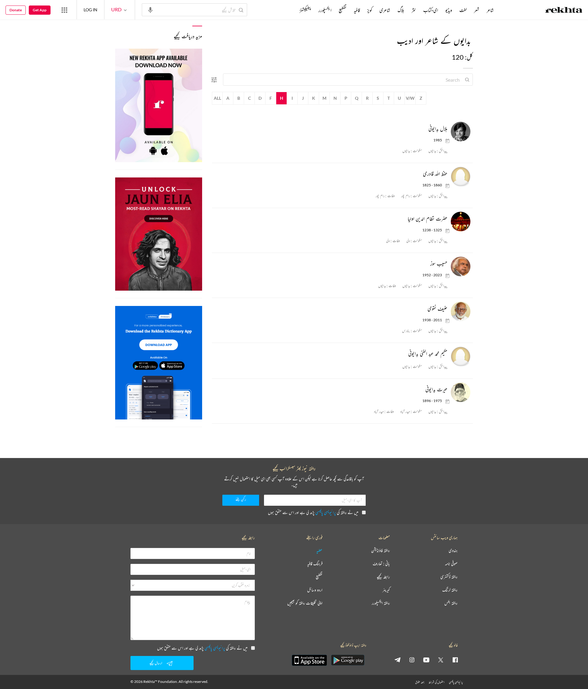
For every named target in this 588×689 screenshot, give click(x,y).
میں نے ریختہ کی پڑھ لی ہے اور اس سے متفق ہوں (313, 512)
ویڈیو (448, 10)
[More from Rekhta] (64, 9)
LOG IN (90, 9)
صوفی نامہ (451, 563)
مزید (289, 10)
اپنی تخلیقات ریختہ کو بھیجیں (304, 603)
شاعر (490, 10)
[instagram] (412, 660)
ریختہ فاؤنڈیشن (380, 550)
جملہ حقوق (419, 682)
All (217, 98)
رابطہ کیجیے (383, 576)
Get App (40, 10)
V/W (410, 98)
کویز (369, 10)
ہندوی (453, 550)
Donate (15, 10)
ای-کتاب (430, 10)
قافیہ (357, 10)
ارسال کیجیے (155, 662)
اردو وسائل (314, 590)
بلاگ (401, 10)
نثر (414, 10)
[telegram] (397, 660)
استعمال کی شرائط (436, 682)
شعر (476, 10)
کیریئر (386, 590)
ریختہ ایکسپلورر (381, 603)
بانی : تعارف (381, 563)
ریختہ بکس (451, 603)
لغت (463, 10)
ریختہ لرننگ (450, 590)
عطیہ (319, 550)
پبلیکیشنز (305, 10)
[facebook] (455, 660)
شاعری (384, 10)
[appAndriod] (347, 660)
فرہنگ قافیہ (314, 563)
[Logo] (563, 11)
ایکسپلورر (324, 10)
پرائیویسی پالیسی (325, 512)
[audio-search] (150, 9)
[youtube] (426, 660)
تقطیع (342, 10)
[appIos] (309, 660)
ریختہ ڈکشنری (449, 576)
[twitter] (441, 660)
